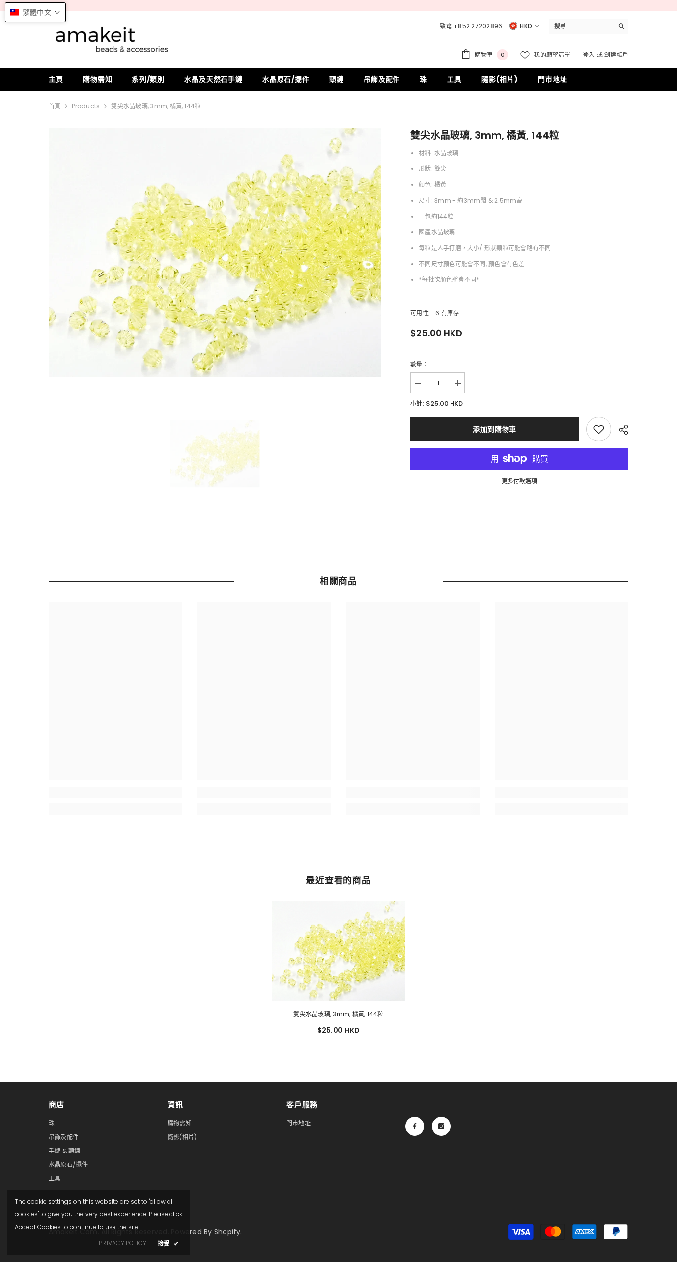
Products (86, 106)
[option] (215, 252)
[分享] (619, 429)
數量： (419, 364)
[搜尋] (588, 26)
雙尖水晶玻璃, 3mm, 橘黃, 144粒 (338, 1014)
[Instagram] (441, 1126)
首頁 (54, 106)
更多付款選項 (519, 481)
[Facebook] (414, 1126)
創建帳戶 (616, 55)
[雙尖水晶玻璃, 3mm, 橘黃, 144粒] (338, 951)
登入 (590, 55)
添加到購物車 (494, 429)
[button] (35, 12)
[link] (598, 429)
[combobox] (581, 26)
